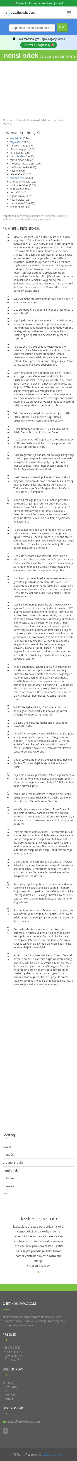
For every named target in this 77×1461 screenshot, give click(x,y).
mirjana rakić (18, 178)
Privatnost (10, 1395)
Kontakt (8, 1399)
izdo (5, 1194)
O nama (8, 1383)
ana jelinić (16, 138)
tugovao (8, 1186)
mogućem (9, 1155)
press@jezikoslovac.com (23, 1421)
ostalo (7, 1147)
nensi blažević (18, 156)
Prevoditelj (10, 1387)
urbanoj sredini (13, 1162)
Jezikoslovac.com (53, 1454)
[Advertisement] (38, 88)
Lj (6, 1356)
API (5, 1391)
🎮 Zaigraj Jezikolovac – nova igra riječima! (37, 3)
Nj (15, 1356)
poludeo (8, 1178)
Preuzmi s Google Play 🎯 (38, 45)
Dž (4, 1352)
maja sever (16, 142)
